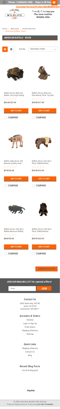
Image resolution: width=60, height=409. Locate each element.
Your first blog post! (30, 370)
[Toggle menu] (4, 4)
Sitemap (30, 334)
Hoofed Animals (28, 29)
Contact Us (30, 352)
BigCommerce (21, 404)
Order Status (30, 327)
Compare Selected (46, 269)
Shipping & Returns (30, 330)
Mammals (15, 29)
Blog (30, 355)
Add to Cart (16, 111)
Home (4, 29)
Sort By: (22, 49)
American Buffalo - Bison (16, 31)
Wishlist (30, 320)
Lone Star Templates (44, 404)
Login (32, 11)
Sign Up (43, 11)
